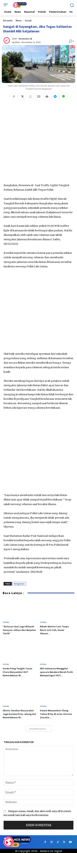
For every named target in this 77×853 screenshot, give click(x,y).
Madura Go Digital (51, 851)
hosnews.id (25, 38)
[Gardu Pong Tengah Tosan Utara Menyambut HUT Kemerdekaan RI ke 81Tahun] (20, 651)
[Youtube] (70, 842)
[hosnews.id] (7, 40)
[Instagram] (51, 842)
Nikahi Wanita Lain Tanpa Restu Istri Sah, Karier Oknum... (54, 630)
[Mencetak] (46, 96)
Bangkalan (19, 583)
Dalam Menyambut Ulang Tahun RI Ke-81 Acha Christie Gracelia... (56, 714)
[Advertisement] (38, 143)
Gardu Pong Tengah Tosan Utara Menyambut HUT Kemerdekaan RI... (17, 672)
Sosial (28, 20)
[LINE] (63, 96)
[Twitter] (22, 96)
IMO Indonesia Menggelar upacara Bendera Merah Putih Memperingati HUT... (56, 672)
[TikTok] (58, 842)
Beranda (7, 20)
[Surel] (38, 96)
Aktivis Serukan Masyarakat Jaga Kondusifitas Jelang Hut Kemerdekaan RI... (19, 714)
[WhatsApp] (30, 96)
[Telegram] (55, 96)
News (19, 20)
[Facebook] (13, 96)
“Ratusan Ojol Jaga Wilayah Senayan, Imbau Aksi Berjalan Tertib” (19, 630)
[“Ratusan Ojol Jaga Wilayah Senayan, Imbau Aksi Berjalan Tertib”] (20, 609)
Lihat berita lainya (37, 728)
